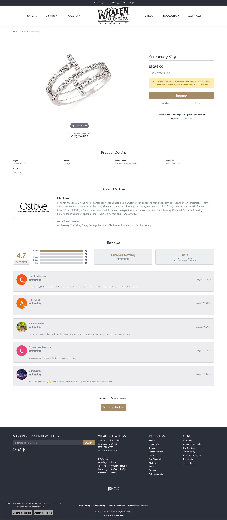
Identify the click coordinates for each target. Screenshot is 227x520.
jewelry (23, 31)
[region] (79, 83)
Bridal (32, 15)
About (150, 15)
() (86, 250)
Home (15, 31)
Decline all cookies (22, 513)
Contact (194, 15)
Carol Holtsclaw (38, 276)
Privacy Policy (189, 462)
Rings (84, 225)
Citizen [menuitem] (152, 447)
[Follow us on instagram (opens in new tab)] (14, 450)
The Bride (75, 225)
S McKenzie (35, 370)
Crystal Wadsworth (40, 347)
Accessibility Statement (138, 505)
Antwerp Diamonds (192, 444)
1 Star (36, 263)
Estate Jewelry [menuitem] (156, 451)
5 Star (35, 250)
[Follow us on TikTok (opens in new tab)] (19, 450)
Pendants (103, 225)
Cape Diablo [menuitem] (154, 444)
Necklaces (114, 225)
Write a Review (113, 407)
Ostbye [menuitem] (152, 470)
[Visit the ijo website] (113, 489)
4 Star (35, 254)
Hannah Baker (37, 323)
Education (171, 15)
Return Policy (189, 451)
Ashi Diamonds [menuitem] (156, 473)
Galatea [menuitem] (152, 455)
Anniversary (63, 225)
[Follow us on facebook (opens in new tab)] (24, 450)
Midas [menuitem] (151, 466)
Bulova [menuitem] (152, 440)
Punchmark (119, 516)
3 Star (35, 257)
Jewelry (52, 15)
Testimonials (188, 459)
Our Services (189, 447)
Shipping (165, 103)
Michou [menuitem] (152, 462)
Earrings (92, 225)
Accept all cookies (43, 513)
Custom (74, 15)
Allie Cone (34, 299)
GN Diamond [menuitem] (155, 459)
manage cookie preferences (30, 506)
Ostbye (67, 163)
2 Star (35, 260)
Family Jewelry (143, 225)
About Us (187, 440)
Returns (198, 103)
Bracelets (126, 225)
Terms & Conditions (192, 455)
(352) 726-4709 (79, 136)
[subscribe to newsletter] (89, 442)
